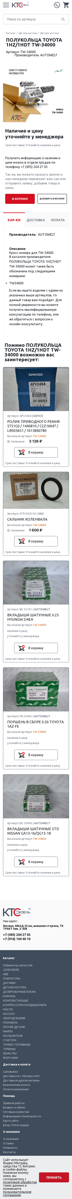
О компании (11, 1139)
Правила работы (14, 1103)
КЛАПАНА (9, 996)
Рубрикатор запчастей (17, 965)
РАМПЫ (8, 1031)
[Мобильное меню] (6, 5)
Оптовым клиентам (16, 1112)
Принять (54, 1177)
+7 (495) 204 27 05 (57, 5)
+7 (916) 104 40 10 (16, 938)
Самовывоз (10, 1071)
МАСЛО (8, 1009)
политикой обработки (20, 1182)
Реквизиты (10, 1147)
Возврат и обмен (14, 1107)
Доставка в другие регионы (21, 1080)
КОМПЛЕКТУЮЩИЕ (15, 1000)
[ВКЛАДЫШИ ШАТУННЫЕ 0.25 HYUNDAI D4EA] (36, 583)
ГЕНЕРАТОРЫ (11, 978)
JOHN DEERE (11, 969)
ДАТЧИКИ (9, 983)
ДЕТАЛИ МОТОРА (14, 987)
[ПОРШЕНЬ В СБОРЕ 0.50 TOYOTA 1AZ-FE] (36, 690)
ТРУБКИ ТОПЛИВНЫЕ (17, 1044)
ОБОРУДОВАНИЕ (14, 1018)
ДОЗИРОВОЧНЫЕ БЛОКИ (19, 991)
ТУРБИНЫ (9, 1049)
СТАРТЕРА (9, 1040)
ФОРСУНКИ (10, 1057)
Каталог (11, 33)
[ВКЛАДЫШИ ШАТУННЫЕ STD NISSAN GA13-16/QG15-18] (36, 797)
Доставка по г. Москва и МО (21, 1076)
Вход (6, 1125)
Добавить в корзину (52, 199)
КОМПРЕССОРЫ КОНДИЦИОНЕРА (25, 1005)
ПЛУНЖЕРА (10, 1022)
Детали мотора (28, 33)
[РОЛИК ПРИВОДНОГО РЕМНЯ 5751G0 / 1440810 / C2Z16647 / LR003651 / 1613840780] (36, 389)
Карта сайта (11, 1120)
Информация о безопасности (22, 1116)
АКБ (5, 974)
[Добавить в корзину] (21, 452)
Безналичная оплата (16, 1084)
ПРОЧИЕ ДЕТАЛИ (14, 1027)
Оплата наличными (16, 1089)
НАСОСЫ (9, 1013)
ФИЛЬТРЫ (10, 1053)
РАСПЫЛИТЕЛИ (13, 1035)
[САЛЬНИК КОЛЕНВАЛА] (36, 490)
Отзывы (8, 1143)
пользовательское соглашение (17, 1193)
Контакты (9, 1152)
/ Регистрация (20, 1125)
